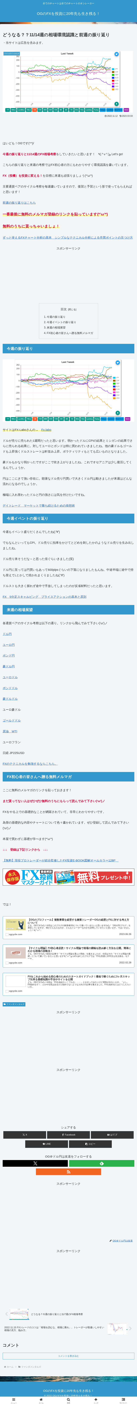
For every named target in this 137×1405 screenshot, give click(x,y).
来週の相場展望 (56, 327)
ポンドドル (10, 688)
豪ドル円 (9, 666)
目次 (64, 309)
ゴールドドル (12, 720)
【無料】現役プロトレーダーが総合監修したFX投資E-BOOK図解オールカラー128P (60, 860)
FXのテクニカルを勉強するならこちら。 (30, 763)
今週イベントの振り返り (61, 322)
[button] (90, 1144)
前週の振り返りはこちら (19, 202)
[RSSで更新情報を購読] (68, 1171)
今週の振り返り (56, 316)
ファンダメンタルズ (15, 1004)
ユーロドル (10, 677)
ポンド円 (9, 655)
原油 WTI (10, 731)
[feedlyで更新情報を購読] (101, 1163)
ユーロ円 (9, 645)
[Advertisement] (68, 127)
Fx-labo (46, 429)
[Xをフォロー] (35, 1163)
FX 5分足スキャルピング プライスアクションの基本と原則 (44, 596)
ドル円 (7, 634)
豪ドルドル (10, 698)
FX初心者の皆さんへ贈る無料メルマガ (70, 332)
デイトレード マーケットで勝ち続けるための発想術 (39, 505)
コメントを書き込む (68, 1356)
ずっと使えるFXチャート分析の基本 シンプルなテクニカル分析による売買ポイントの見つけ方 (68, 237)
